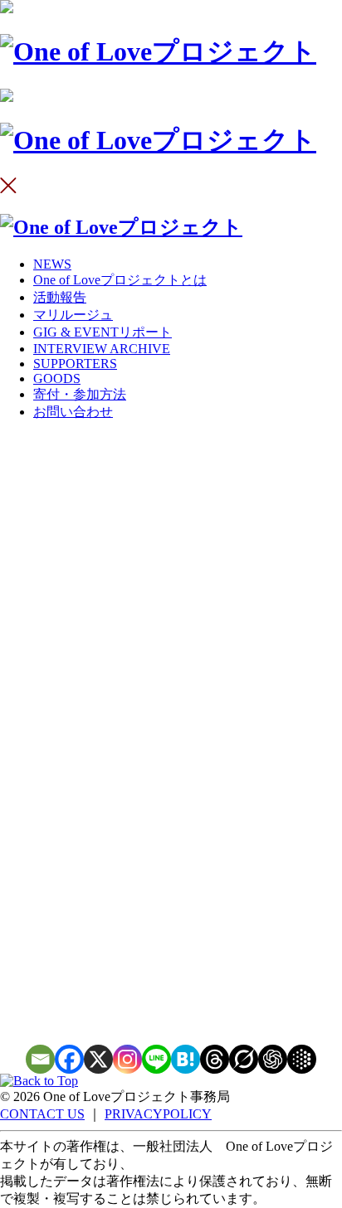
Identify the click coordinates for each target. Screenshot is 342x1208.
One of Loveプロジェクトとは (120, 280)
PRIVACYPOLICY (158, 1114)
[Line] (156, 1059)
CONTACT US (42, 1114)
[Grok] (243, 1059)
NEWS (52, 264)
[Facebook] (69, 1059)
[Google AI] (301, 1059)
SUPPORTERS (75, 364)
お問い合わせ (73, 412)
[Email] (40, 1059)
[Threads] (214, 1059)
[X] (98, 1059)
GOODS (57, 378)
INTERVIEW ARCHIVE (101, 349)
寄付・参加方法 (79, 394)
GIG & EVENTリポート (102, 332)
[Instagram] (127, 1059)
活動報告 (59, 297)
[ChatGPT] (272, 1059)
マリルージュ (73, 315)
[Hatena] (185, 1059)
